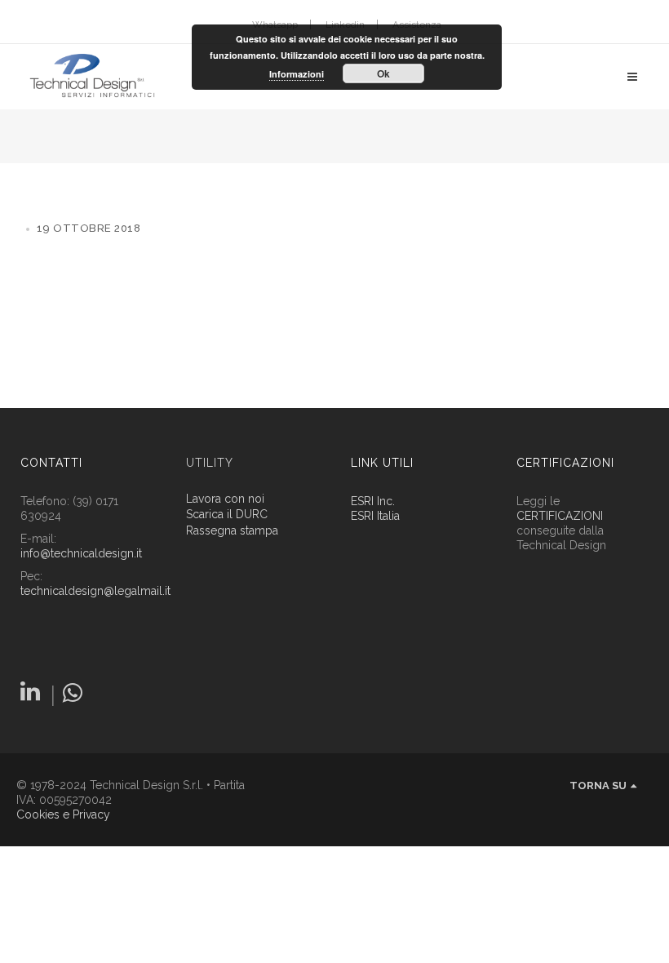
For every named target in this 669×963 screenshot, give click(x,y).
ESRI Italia (375, 515)
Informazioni (296, 74)
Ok (383, 73)
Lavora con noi (225, 499)
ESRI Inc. (373, 501)
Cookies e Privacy (63, 814)
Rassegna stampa (232, 531)
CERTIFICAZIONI (559, 515)
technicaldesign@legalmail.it (95, 590)
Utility (209, 462)
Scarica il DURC (227, 514)
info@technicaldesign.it (81, 553)
